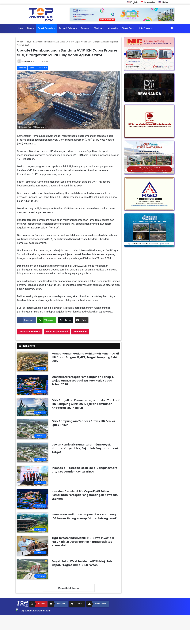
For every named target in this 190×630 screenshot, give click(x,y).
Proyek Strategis (45, 28)
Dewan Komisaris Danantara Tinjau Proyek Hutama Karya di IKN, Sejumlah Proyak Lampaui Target (85, 448)
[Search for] (172, 28)
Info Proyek (144, 28)
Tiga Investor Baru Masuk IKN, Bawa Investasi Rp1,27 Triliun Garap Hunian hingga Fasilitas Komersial (83, 541)
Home (20, 28)
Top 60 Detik (128, 28)
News (29, 28)
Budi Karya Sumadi (57, 331)
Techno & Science (67, 28)
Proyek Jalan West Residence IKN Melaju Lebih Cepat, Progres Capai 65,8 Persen (83, 563)
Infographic (113, 28)
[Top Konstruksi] (41, 14)
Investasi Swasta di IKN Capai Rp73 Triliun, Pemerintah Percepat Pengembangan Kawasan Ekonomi (85, 494)
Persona (85, 28)
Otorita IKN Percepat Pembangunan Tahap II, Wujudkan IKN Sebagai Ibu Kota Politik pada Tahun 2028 (83, 380)
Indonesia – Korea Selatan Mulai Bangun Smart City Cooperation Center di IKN (84, 469)
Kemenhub (81, 331)
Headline (22, 68)
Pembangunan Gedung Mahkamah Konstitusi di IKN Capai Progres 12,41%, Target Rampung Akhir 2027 (85, 357)
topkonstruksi (28, 61)
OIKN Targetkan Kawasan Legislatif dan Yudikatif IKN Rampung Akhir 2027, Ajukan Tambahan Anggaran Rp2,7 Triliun (86, 403)
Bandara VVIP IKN (30, 331)
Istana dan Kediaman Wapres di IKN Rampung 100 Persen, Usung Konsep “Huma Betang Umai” (84, 516)
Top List (98, 28)
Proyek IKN (31, 42)
